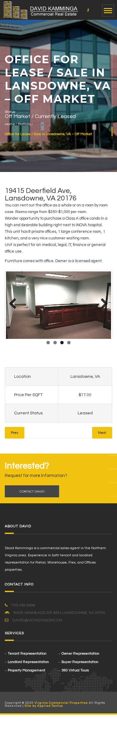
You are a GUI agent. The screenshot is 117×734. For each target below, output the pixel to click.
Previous (15, 304)
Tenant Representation (27, 654)
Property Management (26, 670)
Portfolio (24, 124)
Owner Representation (80, 654)
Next (102, 304)
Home (10, 124)
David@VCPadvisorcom (36, 620)
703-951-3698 (22, 605)
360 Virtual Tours (75, 670)
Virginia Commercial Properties (61, 702)
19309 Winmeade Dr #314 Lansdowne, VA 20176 (58, 612)
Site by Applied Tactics (44, 705)
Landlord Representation (28, 662)
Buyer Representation (80, 662)
